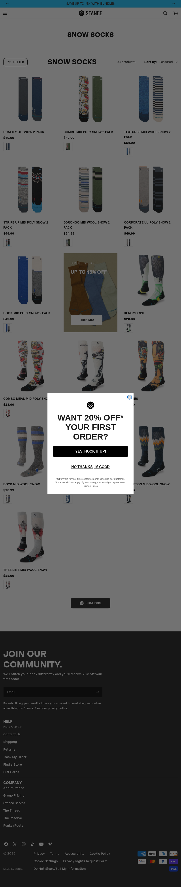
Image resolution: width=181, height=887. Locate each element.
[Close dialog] (129, 397)
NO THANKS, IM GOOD (90, 467)
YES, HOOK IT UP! (90, 451)
